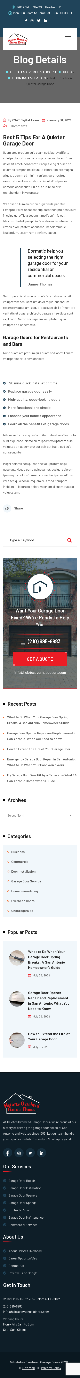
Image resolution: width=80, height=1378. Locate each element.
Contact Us (16, 1265)
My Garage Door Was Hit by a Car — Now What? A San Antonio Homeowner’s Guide (42, 778)
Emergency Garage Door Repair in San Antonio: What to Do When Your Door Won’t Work (41, 762)
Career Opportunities (23, 1258)
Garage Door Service (26, 881)
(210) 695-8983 (13, 1306)
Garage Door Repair (22, 1180)
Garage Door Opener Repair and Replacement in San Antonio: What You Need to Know (42, 736)
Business (18, 852)
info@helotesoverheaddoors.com (40, 672)
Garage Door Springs (23, 1202)
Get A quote (40, 659)
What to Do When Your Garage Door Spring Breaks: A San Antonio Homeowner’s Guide (38, 720)
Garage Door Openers (23, 1195)
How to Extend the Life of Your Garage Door (38, 749)
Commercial (20, 861)
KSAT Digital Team (25, 120)
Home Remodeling (24, 891)
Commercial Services (23, 1225)
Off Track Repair (20, 1210)
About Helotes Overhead (25, 1251)
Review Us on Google (23, 1273)
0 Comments (17, 126)
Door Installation (23, 871)
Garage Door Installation (25, 1188)
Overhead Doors (22, 901)
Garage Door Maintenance (26, 1217)
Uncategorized (22, 910)
